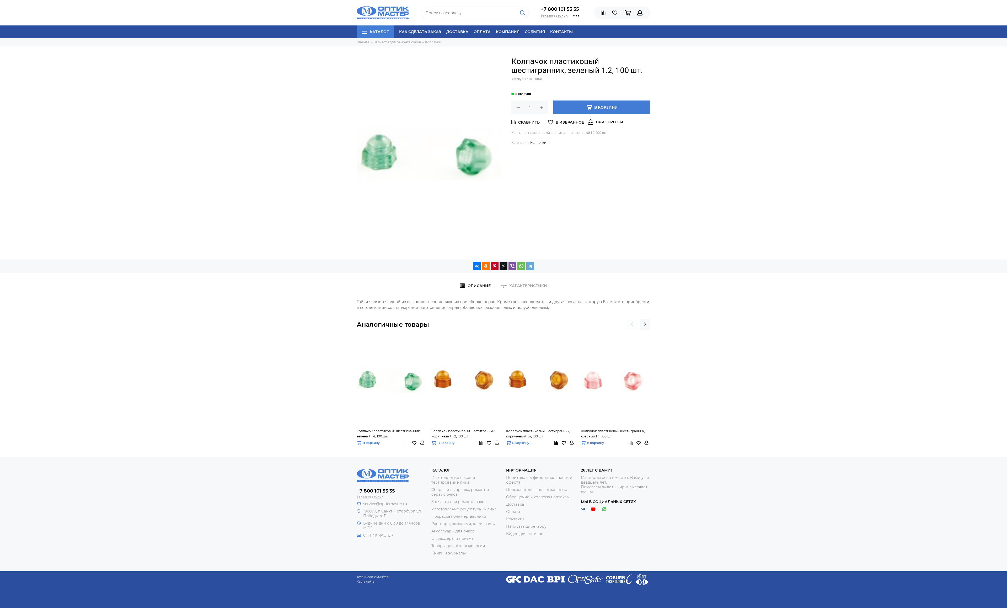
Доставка (457, 31)
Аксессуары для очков (453, 531)
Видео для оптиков (524, 533)
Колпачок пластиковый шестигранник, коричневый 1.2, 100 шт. (463, 433)
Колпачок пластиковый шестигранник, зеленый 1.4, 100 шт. (389, 433)
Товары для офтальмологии (458, 545)
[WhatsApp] (521, 266)
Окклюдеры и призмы (452, 538)
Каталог (379, 31)
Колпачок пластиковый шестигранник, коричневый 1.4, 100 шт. (538, 433)
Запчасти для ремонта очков (459, 501)
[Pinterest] (495, 266)
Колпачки (538, 143)
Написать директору (526, 526)
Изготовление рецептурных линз (463, 509)
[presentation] (632, 324)
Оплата (482, 31)
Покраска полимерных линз (458, 516)
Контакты (561, 31)
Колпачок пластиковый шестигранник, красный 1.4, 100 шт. (613, 433)
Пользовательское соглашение (536, 489)
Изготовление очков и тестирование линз (453, 480)
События (535, 31)
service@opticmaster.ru (385, 503)
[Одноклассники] (486, 266)
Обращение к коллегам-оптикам (538, 497)
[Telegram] (530, 266)
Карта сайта (365, 581)
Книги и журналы (448, 553)
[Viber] (512, 266)
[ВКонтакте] (477, 266)
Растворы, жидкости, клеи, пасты (463, 523)
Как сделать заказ (420, 31)
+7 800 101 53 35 (560, 9)
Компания (507, 31)
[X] (503, 266)
